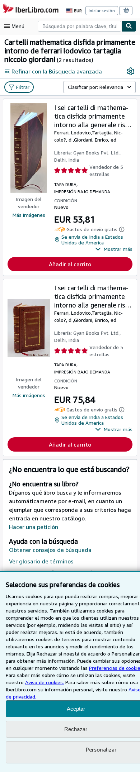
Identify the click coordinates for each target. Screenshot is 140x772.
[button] (113, 249)
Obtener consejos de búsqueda (50, 549)
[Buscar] (129, 26)
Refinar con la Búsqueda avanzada (56, 71)
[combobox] (79, 26)
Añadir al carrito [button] (70, 264)
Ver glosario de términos (41, 561)
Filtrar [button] (22, 87)
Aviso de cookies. (44, 682)
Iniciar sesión (102, 10)
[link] (131, 71)
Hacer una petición (33, 526)
